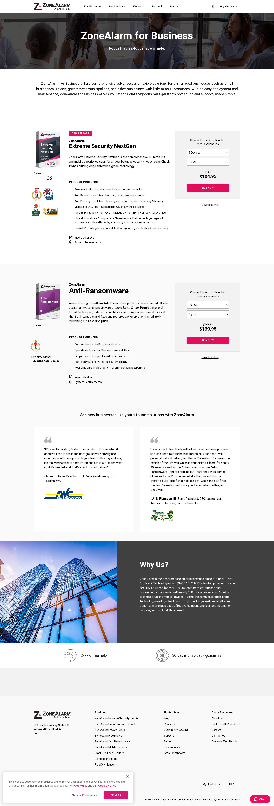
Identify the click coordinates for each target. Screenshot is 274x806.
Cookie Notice (107, 785)
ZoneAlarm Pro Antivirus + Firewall (115, 724)
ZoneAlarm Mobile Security (111, 747)
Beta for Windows (174, 753)
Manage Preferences (84, 795)
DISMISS (116, 795)
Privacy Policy (78, 785)
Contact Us (218, 735)
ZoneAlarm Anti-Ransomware (112, 741)
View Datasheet (84, 237)
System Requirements (88, 242)
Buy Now (208, 187)
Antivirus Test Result (224, 741)
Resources (170, 724)
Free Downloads (104, 764)
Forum (168, 741)
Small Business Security (109, 753)
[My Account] (213, 6)
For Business (117, 6)
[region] (68, 787)
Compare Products (106, 758)
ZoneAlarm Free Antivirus (110, 729)
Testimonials (172, 747)
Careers (216, 729)
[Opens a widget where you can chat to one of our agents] (260, 799)
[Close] (127, 776)
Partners (138, 6)
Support (157, 6)
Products (100, 712)
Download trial (210, 204)
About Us (217, 718)
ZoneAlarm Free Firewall (109, 735)
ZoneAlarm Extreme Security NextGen (117, 718)
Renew (174, 6)
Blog (166, 718)
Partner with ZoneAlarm (226, 724)
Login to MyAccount (176, 729)
